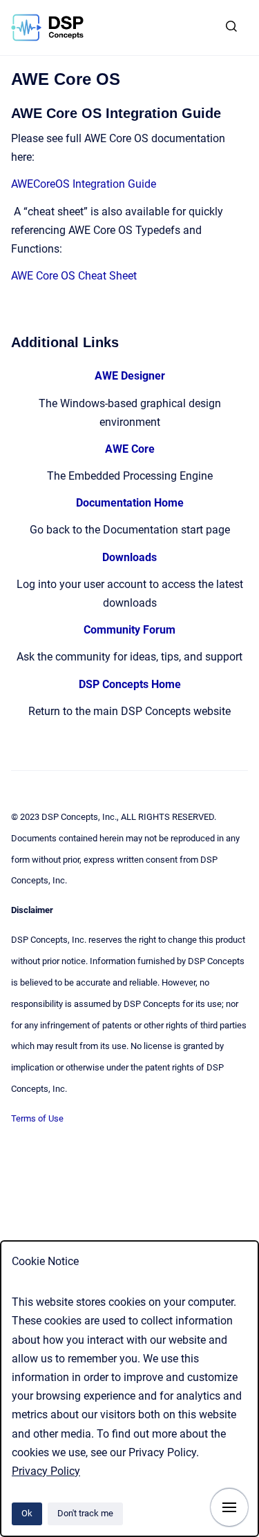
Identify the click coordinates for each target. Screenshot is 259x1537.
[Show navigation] (229, 1507)
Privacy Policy (46, 1471)
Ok (26, 1513)
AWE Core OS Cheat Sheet (74, 275)
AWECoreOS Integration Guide (83, 183)
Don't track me (85, 1513)
